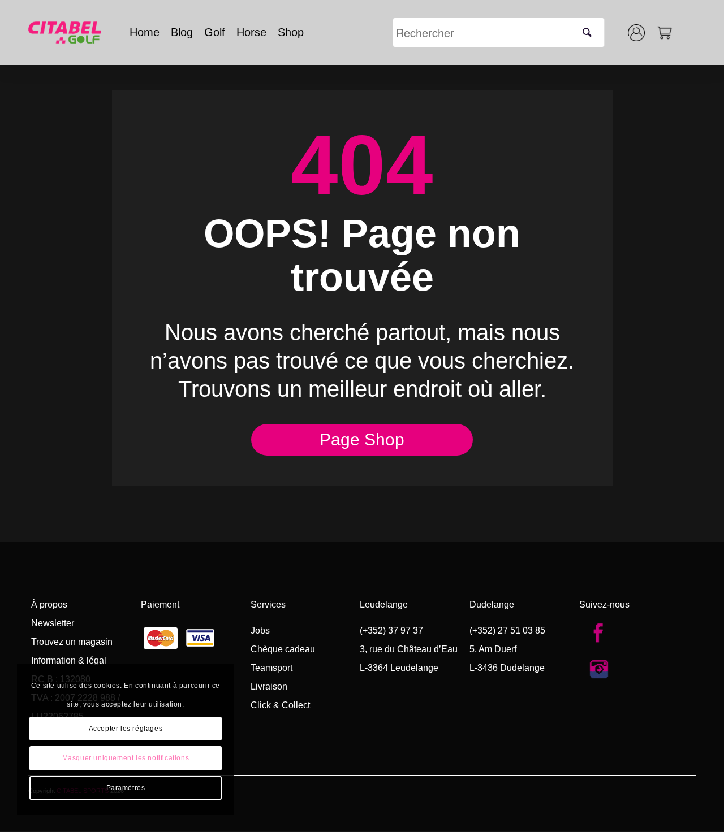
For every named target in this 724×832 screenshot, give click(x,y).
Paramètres (125, 788)
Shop (291, 32)
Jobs (260, 630)
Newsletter (52, 623)
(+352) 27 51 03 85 (507, 630)
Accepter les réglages (126, 729)
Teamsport (271, 668)
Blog (182, 32)
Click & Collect (280, 705)
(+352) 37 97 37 (391, 630)
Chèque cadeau (283, 649)
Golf (214, 32)
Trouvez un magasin (72, 642)
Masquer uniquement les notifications (125, 758)
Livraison (269, 686)
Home (145, 32)
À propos (49, 604)
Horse (251, 32)
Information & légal (68, 660)
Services (268, 604)
